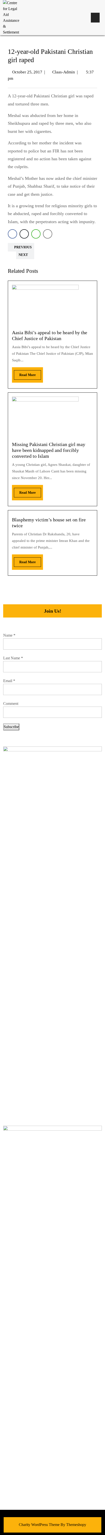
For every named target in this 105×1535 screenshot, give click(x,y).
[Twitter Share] (24, 234)
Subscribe (11, 727)
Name (9, 635)
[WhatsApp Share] (36, 234)
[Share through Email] (47, 234)
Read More (25, 373)
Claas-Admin (63, 72)
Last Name (13, 658)
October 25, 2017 (27, 72)
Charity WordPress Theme (39, 1525)
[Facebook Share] (12, 234)
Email (9, 681)
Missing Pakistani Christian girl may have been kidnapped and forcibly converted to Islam (48, 450)
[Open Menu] (95, 18)
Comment (10, 703)
